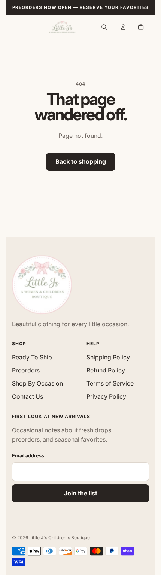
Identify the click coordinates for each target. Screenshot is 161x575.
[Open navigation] (20, 27)
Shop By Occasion (37, 383)
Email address (28, 455)
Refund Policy (105, 370)
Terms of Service (110, 383)
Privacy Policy (106, 396)
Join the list (80, 493)
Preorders (26, 370)
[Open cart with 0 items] (141, 27)
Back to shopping (80, 161)
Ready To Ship (32, 357)
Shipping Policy (108, 357)
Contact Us (27, 396)
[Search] (104, 27)
